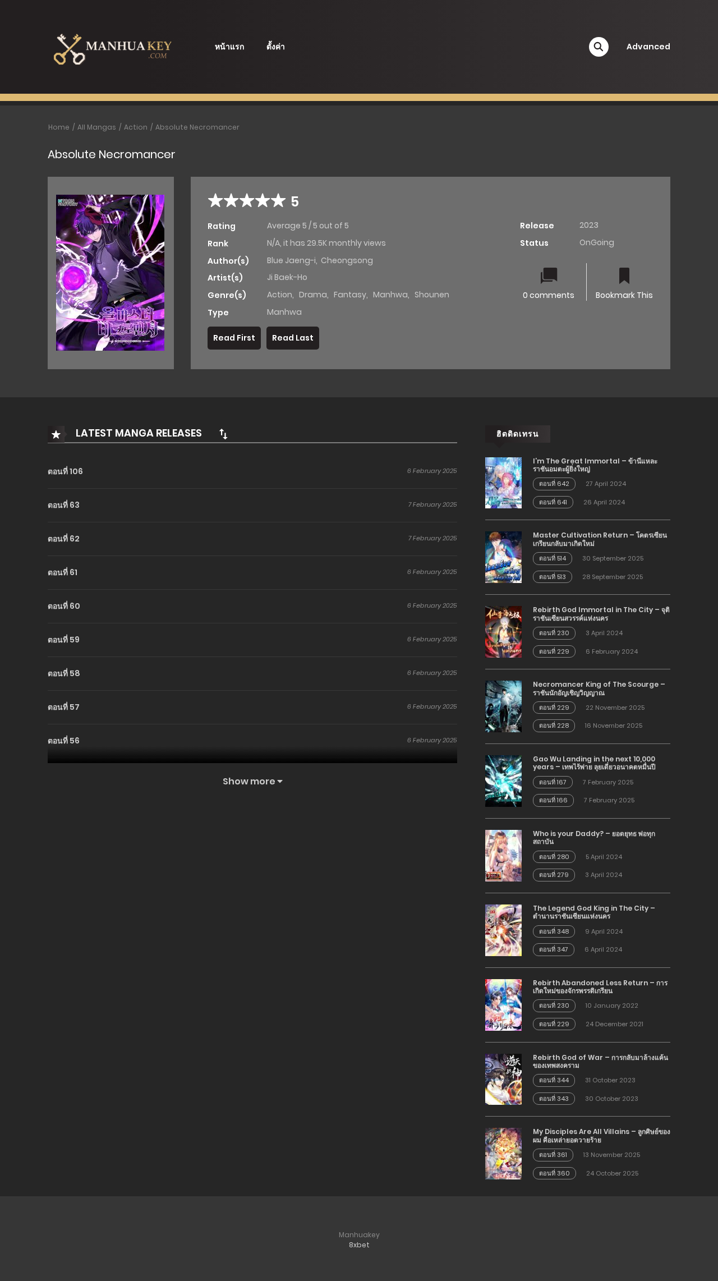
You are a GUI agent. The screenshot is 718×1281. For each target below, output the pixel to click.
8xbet (359, 1245)
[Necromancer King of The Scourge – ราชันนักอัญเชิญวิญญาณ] (503, 705)
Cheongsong (347, 260)
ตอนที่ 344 (554, 1080)
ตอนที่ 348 (554, 931)
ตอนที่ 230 (554, 632)
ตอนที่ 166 (553, 800)
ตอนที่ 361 (553, 1154)
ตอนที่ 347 (553, 949)
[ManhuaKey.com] (113, 46)
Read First (234, 337)
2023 (589, 225)
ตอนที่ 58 (64, 673)
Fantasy (350, 294)
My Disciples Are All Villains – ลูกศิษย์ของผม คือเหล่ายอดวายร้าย (601, 1135)
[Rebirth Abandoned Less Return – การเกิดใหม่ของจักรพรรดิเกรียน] (503, 1003)
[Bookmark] (624, 277)
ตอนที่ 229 (554, 651)
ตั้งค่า (275, 46)
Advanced (648, 46)
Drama (313, 294)
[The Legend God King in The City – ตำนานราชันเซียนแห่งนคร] (503, 929)
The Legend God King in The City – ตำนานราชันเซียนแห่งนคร (594, 912)
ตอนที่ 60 (64, 606)
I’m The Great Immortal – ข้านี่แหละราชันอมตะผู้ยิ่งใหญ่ (595, 465)
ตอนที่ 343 (554, 1098)
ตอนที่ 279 (554, 874)
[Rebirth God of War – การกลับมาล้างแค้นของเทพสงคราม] (503, 1078)
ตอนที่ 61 (62, 572)
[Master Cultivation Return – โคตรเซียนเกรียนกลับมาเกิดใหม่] (503, 556)
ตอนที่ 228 (554, 725)
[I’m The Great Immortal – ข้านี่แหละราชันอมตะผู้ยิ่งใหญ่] (503, 482)
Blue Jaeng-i (291, 260)
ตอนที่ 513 (552, 576)
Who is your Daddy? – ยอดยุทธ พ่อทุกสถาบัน (594, 837)
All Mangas (96, 127)
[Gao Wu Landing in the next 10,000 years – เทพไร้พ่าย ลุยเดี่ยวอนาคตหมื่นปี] (503, 780)
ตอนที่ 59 (64, 639)
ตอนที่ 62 (64, 538)
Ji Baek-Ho (287, 277)
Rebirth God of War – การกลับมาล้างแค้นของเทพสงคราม (600, 1061)
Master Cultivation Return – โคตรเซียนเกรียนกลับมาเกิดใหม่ (600, 539)
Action (136, 127)
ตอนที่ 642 (554, 483)
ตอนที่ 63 (64, 505)
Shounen (432, 294)
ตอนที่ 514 (552, 558)
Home (59, 127)
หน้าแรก (229, 46)
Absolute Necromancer (197, 127)
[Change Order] (223, 433)
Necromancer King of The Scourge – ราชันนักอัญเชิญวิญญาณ (599, 688)
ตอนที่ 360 (554, 1173)
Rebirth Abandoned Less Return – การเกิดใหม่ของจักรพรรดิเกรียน (600, 986)
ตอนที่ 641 (553, 502)
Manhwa (390, 294)
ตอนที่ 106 (65, 471)
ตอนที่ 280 (554, 856)
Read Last (293, 337)
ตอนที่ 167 (553, 782)
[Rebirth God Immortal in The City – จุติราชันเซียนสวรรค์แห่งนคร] (503, 631)
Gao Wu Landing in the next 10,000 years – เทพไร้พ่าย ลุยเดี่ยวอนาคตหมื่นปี (594, 763)
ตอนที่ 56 (64, 740)
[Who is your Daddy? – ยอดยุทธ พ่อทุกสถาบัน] (503, 855)
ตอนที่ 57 (64, 707)
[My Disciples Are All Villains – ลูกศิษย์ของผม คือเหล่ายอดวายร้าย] (503, 1153)
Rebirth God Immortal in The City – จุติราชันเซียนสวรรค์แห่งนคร (601, 613)
